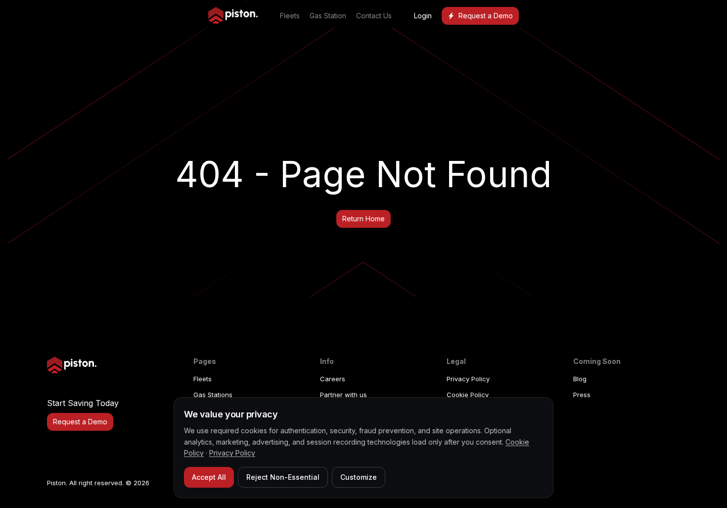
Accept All (209, 477)
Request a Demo (485, 15)
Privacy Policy (468, 379)
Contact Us (374, 15)
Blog (580, 379)
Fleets (290, 15)
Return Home (363, 218)
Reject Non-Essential (282, 477)
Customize (358, 477)
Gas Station (328, 15)
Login (423, 15)
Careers (332, 379)
